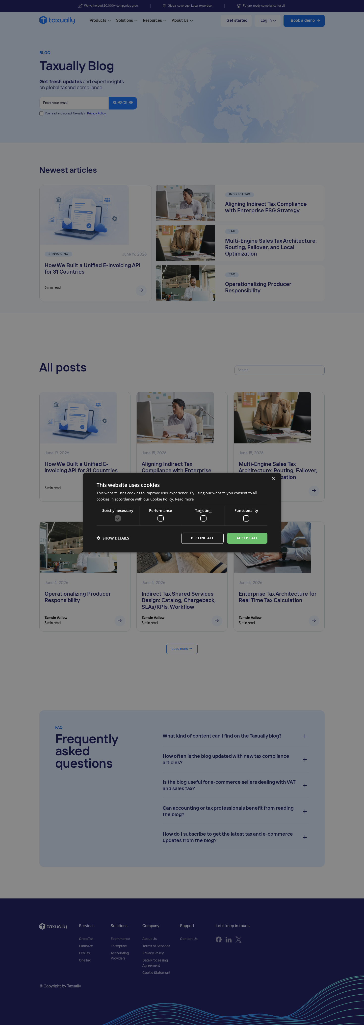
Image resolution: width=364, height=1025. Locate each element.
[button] (113, 538)
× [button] (273, 478)
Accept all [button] (247, 538)
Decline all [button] (202, 538)
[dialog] (182, 512)
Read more (184, 499)
